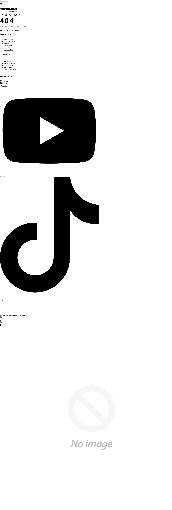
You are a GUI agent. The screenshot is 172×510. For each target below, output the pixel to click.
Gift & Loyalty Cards (9, 41)
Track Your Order (8, 50)
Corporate (6, 72)
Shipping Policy (8, 67)
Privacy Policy (7, 61)
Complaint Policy (8, 65)
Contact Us (7, 59)
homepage (16, 30)
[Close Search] (0, 325)
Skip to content (4, 1)
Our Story (6, 43)
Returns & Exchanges (10, 69)
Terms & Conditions (9, 63)
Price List (6, 47)
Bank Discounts (8, 45)
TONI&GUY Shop (8, 39)
